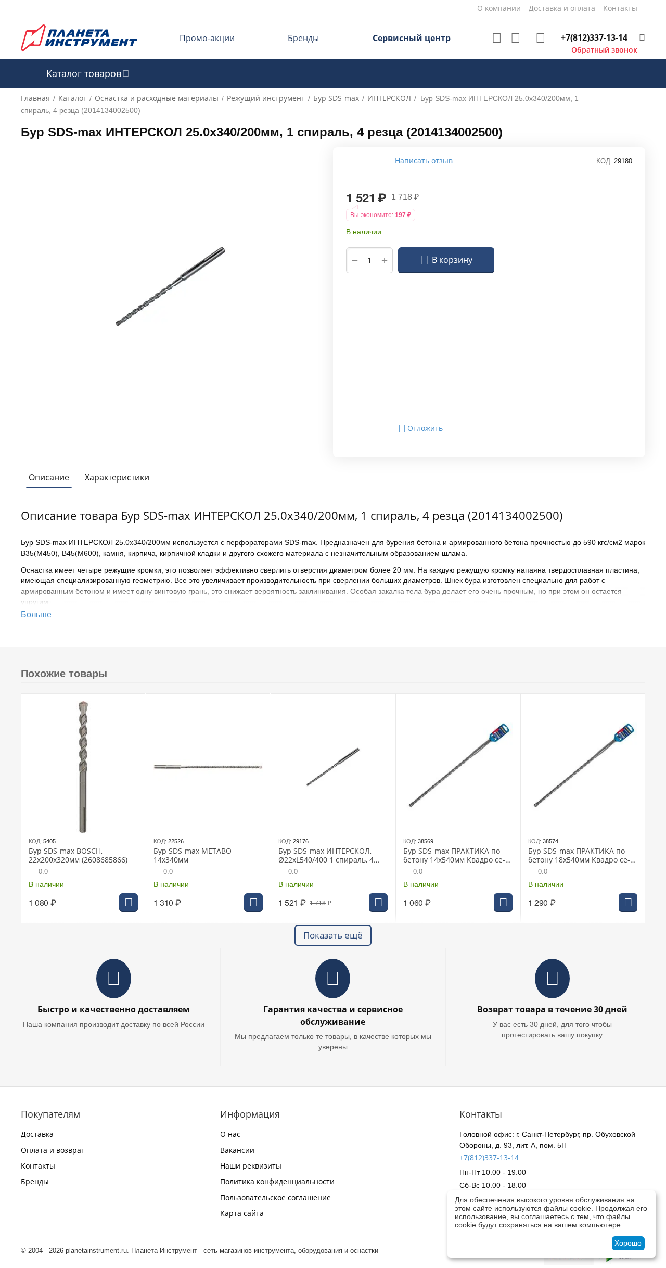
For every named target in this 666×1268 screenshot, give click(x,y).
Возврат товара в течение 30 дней (552, 1009)
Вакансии (237, 1150)
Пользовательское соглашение (275, 1197)
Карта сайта (242, 1213)
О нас (230, 1134)
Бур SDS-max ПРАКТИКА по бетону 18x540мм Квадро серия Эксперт (579, 856)
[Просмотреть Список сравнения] (515, 38)
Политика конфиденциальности (277, 1181)
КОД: (604, 161)
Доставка (37, 1134)
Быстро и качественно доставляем (113, 1009)
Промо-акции (207, 38)
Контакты (38, 1166)
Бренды (303, 38)
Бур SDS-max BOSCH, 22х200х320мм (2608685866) (78, 856)
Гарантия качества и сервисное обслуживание (333, 1015)
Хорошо (628, 1243)
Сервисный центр (412, 38)
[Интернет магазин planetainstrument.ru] (79, 37)
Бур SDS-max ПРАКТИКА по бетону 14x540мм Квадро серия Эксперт (454, 856)
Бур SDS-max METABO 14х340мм (192, 856)
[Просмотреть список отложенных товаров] (497, 38)
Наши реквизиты (250, 1166)
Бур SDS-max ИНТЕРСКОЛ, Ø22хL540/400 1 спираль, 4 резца (326, 856)
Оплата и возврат (53, 1150)
